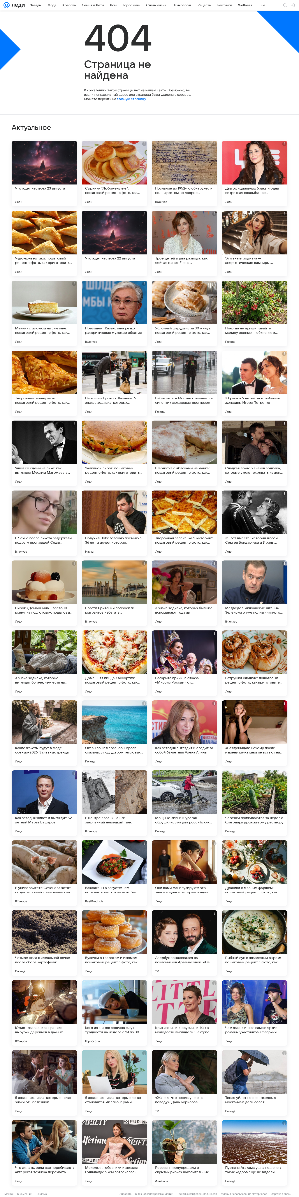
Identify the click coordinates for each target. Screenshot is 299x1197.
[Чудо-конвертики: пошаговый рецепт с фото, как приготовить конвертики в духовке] (44, 243)
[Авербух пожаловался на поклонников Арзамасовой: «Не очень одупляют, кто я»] (184, 943)
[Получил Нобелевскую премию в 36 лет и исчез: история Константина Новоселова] (114, 523)
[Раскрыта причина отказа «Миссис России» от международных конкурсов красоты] (184, 663)
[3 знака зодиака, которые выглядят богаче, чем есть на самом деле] (44, 663)
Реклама (41, 1193)
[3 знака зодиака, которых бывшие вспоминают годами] (184, 593)
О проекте (125, 1193)
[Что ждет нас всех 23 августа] (44, 173)
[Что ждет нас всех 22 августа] (114, 243)
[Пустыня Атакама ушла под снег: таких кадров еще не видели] (254, 1153)
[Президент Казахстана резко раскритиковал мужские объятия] (114, 313)
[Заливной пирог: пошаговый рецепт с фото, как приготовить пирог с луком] (114, 453)
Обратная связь (281, 1193)
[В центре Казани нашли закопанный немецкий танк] (114, 803)
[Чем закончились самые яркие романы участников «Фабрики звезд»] (254, 1013)
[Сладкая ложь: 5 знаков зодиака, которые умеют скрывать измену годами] (254, 453)
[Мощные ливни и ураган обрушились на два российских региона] (184, 803)
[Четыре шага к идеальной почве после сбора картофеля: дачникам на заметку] (44, 943)
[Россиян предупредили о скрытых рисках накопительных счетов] (184, 1153)
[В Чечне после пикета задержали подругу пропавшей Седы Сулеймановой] (44, 523)
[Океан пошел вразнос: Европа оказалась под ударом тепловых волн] (114, 733)
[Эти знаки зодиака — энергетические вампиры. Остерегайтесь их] (254, 243)
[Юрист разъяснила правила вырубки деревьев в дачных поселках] (44, 1013)
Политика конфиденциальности (197, 1193)
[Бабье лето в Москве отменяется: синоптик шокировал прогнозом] (184, 383)
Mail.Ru (9, 1193)
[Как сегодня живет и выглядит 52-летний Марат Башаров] (44, 803)
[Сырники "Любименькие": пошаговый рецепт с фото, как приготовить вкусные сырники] (114, 173)
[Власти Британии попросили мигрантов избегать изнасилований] (114, 593)
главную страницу (131, 99)
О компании (24, 1193)
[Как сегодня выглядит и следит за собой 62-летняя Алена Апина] (184, 733)
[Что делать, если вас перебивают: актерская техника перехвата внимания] (44, 1153)
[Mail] (7, 5)
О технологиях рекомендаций (154, 1193)
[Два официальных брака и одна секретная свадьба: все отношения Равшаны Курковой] (254, 173)
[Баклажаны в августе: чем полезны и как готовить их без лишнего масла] (114, 873)
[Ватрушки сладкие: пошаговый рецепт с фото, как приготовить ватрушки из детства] (254, 663)
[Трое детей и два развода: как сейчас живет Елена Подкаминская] (184, 243)
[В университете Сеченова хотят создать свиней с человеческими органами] (44, 873)
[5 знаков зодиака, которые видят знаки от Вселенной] (44, 1083)
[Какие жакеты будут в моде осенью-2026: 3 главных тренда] (44, 733)
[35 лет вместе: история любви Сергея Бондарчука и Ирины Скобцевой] (254, 523)
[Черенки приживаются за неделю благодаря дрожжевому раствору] (254, 803)
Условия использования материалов (243, 1193)
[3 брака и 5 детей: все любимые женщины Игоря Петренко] (254, 383)
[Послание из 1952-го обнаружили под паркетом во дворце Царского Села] (184, 173)
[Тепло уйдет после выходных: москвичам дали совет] (254, 1083)
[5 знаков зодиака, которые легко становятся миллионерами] (114, 1083)
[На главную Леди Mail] (17, 5)
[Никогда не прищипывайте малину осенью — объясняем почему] (254, 313)
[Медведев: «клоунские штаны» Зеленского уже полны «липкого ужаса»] (254, 593)
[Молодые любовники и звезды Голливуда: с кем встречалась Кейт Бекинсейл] (114, 1153)
